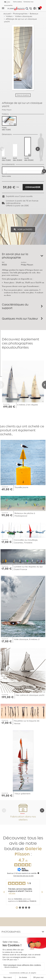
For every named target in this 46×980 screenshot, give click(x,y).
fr (5, 2)
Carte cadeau (17, 2)
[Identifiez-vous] (34, 8)
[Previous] (2, 385)
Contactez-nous (28, 2)
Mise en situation (23, 95)
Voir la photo (24, 229)
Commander (32, 187)
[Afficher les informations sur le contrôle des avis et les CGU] (38, 873)
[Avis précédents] (4, 892)
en (9, 2)
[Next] (38, 149)
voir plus (12, 893)
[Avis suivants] (42, 892)
